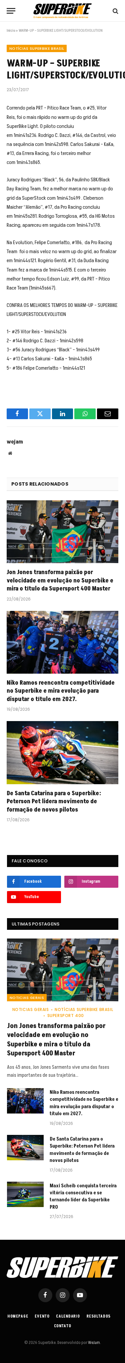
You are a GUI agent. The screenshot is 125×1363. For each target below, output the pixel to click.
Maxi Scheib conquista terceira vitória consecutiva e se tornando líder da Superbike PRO (83, 1196)
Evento (42, 1316)
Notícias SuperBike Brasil (36, 48)
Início (11, 30)
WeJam (93, 1343)
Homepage (18, 1316)
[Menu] (11, 10)
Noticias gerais (27, 997)
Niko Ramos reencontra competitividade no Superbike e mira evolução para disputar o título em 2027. (61, 691)
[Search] (114, 10)
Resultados (99, 1316)
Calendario (68, 1316)
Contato (62, 1326)
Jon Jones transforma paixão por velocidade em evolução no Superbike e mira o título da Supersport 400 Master (60, 580)
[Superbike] (62, 11)
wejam (15, 442)
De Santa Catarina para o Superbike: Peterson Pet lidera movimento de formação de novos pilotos (54, 801)
